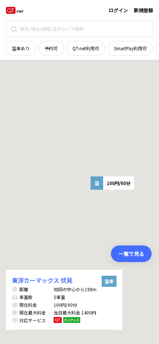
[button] (112, 183)
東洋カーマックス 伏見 (42, 280)
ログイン (118, 10)
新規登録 (143, 10)
